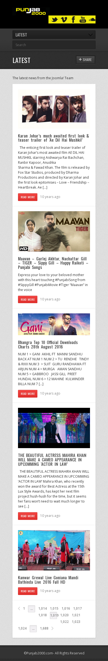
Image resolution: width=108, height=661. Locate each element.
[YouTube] (82, 19)
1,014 (42, 608)
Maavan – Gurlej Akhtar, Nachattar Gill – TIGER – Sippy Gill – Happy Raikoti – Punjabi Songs (53, 262)
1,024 (22, 628)
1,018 (42, 615)
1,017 (77, 608)
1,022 (64, 621)
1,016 (65, 608)
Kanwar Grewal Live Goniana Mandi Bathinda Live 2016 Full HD (48, 579)
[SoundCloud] (92, 19)
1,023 (76, 621)
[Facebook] (73, 19)
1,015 (54, 608)
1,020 (64, 615)
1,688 (44, 628)
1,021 (76, 615)
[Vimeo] (64, 19)
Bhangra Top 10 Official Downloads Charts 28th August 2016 (48, 344)
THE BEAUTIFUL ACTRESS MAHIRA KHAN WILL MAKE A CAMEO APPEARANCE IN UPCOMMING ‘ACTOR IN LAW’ (52, 459)
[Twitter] (54, 19)
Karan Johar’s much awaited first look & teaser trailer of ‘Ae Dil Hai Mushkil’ (53, 137)
